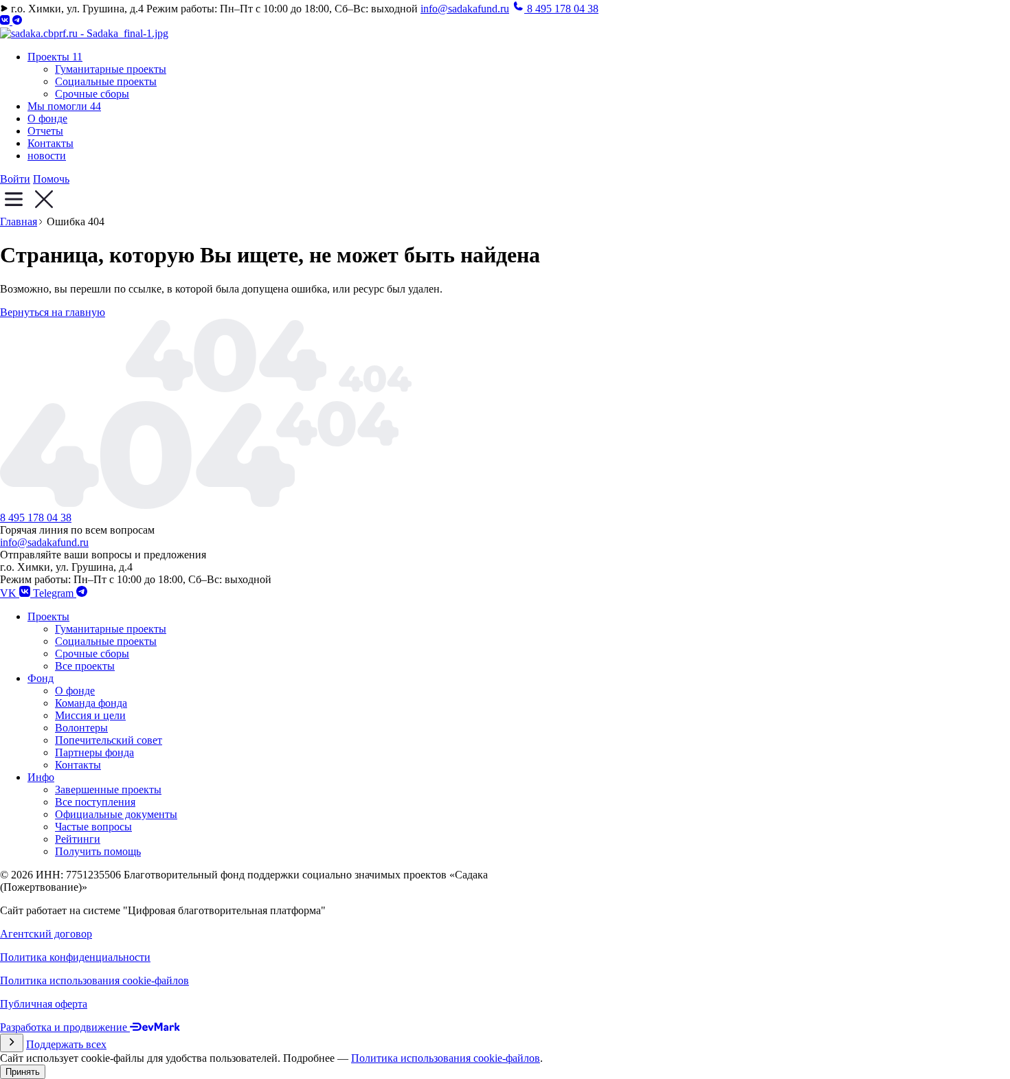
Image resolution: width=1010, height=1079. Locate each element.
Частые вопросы (93, 826)
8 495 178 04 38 (35, 517)
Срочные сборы (92, 94)
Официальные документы (116, 814)
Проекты (54, 57)
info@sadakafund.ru (464, 8)
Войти (15, 179)
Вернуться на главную (52, 312)
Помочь (51, 179)
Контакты (50, 143)
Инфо (40, 777)
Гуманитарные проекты (110, 69)
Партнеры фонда (94, 752)
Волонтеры (81, 728)
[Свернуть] (11, 1043)
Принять (22, 1072)
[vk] (6, 21)
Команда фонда (91, 703)
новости (46, 155)
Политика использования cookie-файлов (445, 1058)
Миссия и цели (90, 715)
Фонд (40, 678)
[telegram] (17, 21)
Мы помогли (64, 106)
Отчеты (45, 131)
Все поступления (95, 802)
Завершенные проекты (108, 789)
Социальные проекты (106, 81)
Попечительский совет (108, 740)
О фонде (47, 118)
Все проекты (85, 666)
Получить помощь (98, 851)
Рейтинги (77, 839)
